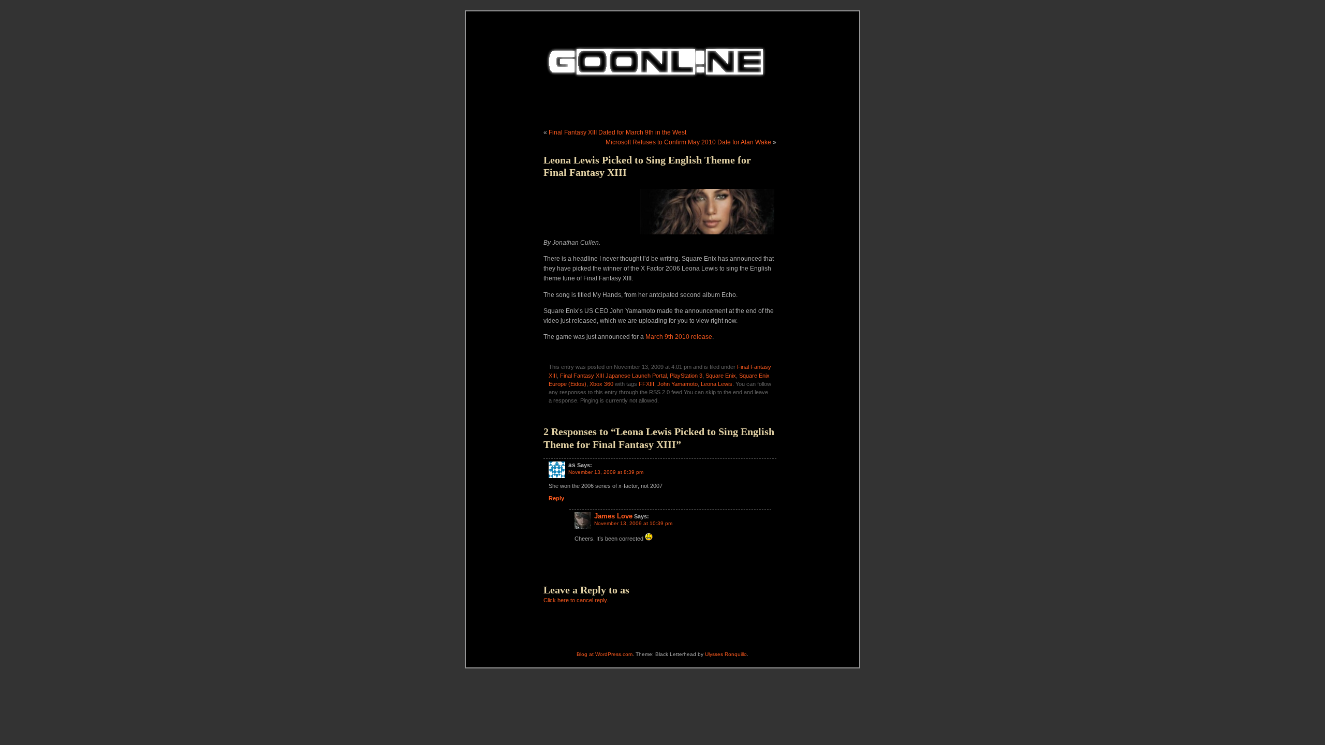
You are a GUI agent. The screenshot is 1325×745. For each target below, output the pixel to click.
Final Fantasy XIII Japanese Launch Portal (613, 376)
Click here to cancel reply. (575, 600)
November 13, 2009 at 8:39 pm (605, 472)
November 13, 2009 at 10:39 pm (633, 523)
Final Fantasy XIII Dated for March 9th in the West (617, 132)
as (624, 589)
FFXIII (646, 384)
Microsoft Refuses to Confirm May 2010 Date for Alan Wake (688, 142)
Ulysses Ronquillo (726, 654)
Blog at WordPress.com (604, 654)
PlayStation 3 (686, 376)
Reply (556, 498)
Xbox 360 (601, 384)
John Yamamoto (677, 384)
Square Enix (720, 376)
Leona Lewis (716, 384)
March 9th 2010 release (678, 336)
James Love (613, 516)
